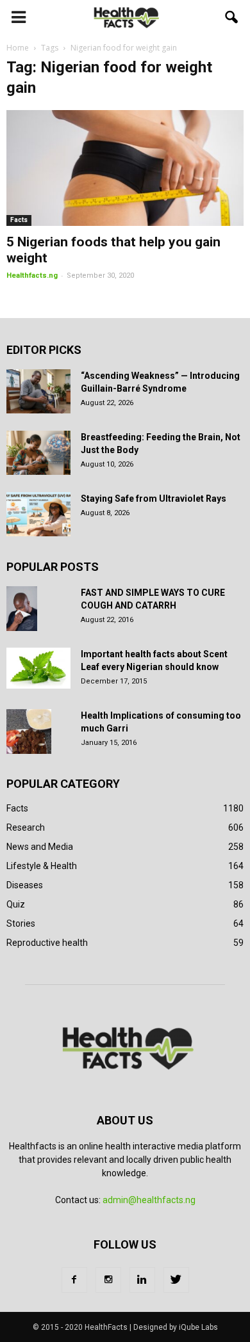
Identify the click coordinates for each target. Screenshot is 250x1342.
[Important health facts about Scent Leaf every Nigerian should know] (38, 668)
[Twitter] (176, 1280)
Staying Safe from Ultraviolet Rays (153, 498)
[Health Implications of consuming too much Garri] (28, 731)
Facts (19, 219)
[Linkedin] (142, 1280)
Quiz (15, 904)
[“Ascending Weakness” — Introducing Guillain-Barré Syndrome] (38, 391)
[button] (232, 17)
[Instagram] (108, 1280)
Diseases (24, 885)
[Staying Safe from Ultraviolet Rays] (38, 514)
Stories (20, 923)
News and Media (39, 847)
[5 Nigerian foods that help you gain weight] (125, 168)
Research (25, 827)
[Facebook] (74, 1280)
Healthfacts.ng (32, 275)
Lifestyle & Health (41, 866)
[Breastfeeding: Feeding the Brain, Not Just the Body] (38, 453)
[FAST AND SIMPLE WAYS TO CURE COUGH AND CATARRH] (21, 608)
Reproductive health (47, 943)
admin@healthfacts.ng (149, 1200)
